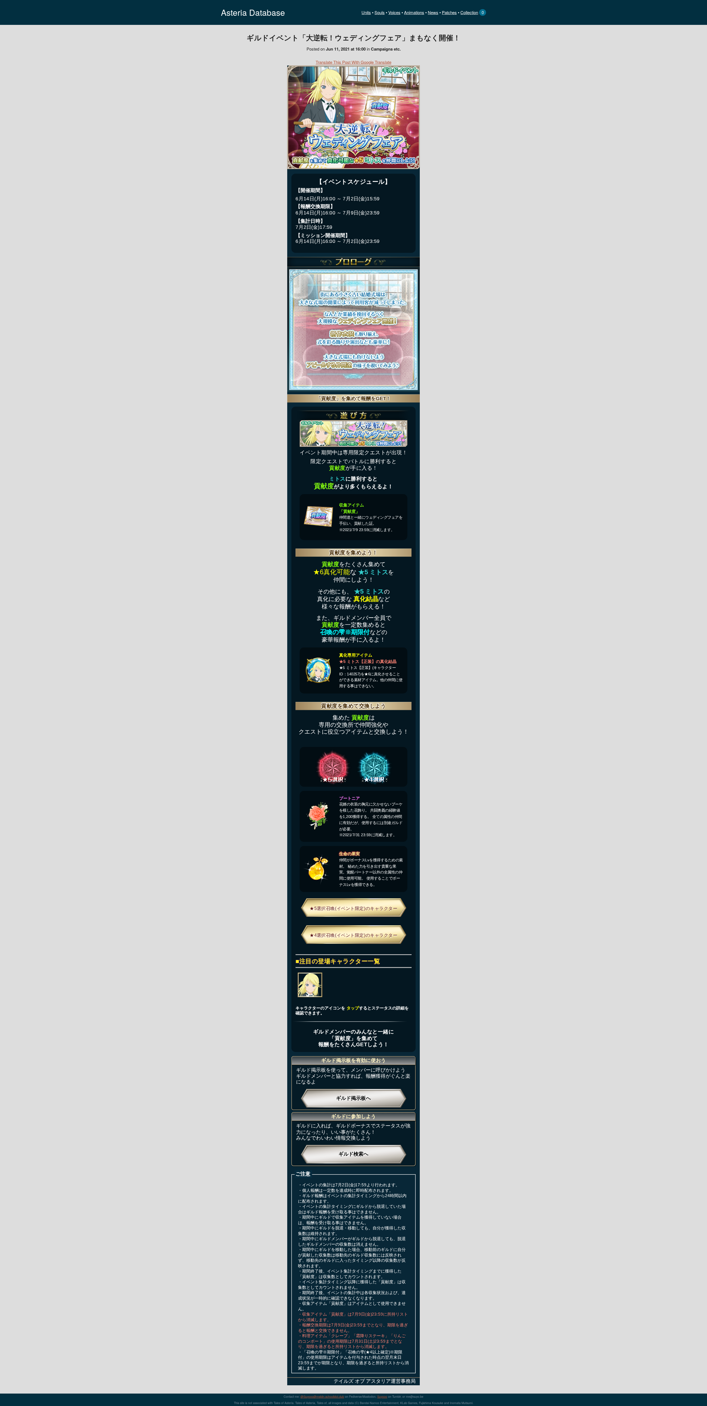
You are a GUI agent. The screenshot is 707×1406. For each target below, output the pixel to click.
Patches (449, 12)
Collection (469, 12)
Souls (379, 12)
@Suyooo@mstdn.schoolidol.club (322, 1396)
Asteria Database (253, 12)
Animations (414, 12)
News (433, 12)
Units (366, 12)
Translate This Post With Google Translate (353, 62)
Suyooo (382, 1396)
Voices (394, 12)
